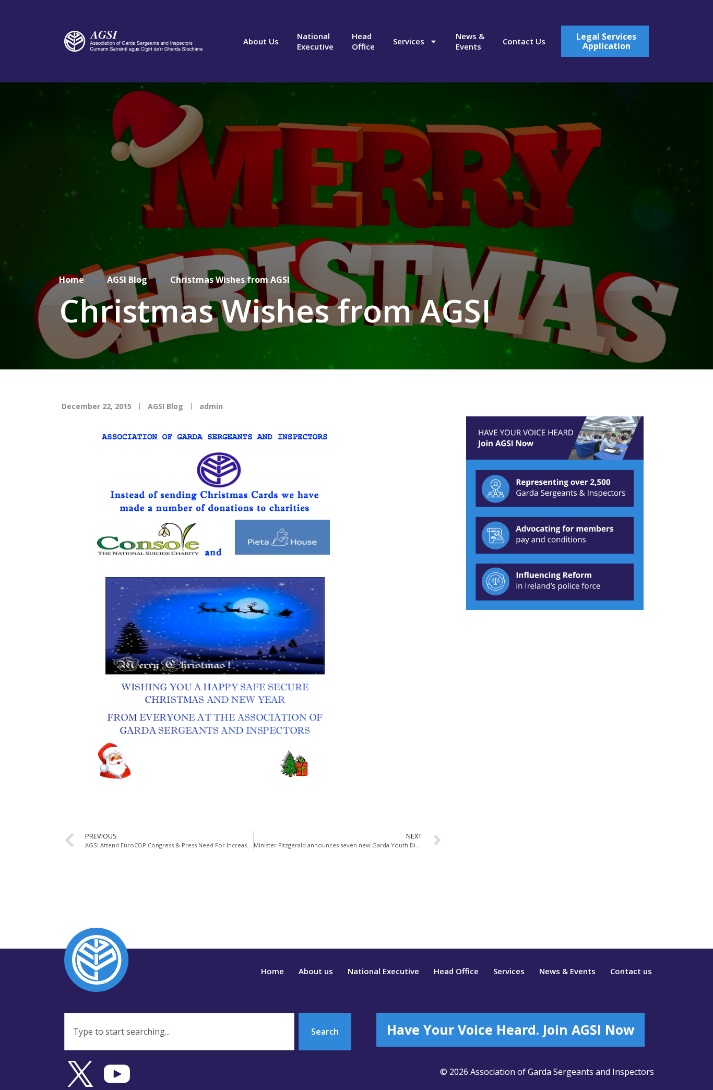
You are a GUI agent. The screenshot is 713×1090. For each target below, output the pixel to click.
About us (261, 41)
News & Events (470, 41)
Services (408, 41)
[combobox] (179, 1031)
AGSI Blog (127, 279)
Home (71, 279)
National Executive (315, 41)
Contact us (524, 41)
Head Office (363, 41)
